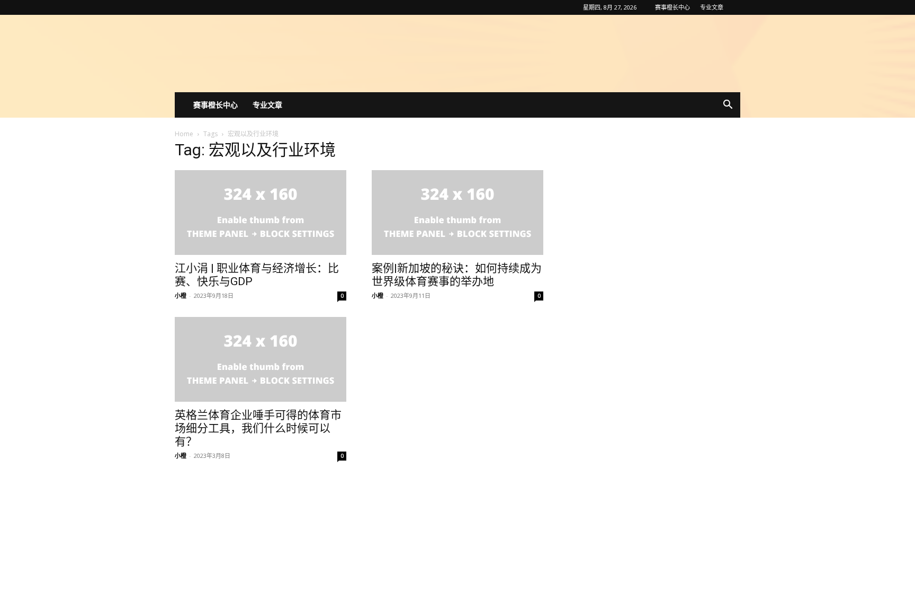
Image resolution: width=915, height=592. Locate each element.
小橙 (180, 295)
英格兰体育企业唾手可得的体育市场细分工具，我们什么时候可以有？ (258, 428)
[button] (727, 106)
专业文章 (711, 7)
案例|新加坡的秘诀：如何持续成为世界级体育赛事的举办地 (457, 275)
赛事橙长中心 (672, 7)
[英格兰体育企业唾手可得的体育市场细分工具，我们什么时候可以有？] (260, 359)
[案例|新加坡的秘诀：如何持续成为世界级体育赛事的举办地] (457, 212)
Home (184, 133)
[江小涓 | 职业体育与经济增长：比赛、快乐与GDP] (260, 212)
